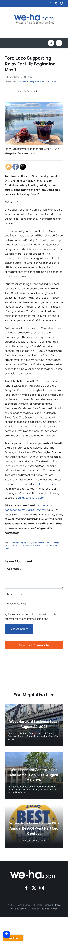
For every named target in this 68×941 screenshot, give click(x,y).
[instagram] (61, 3)
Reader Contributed (47, 81)
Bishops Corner (28, 733)
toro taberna (47, 545)
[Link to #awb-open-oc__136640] (59, 43)
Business (21, 81)
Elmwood (38, 736)
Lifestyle (31, 81)
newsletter (26, 542)
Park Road (49, 736)
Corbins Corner (25, 736)
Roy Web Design (48, 908)
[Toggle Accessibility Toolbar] (6, 934)
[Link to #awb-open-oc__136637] (51, 43)
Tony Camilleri (52, 542)
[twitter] (56, 3)
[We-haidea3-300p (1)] (34, 15)
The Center (20, 792)
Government (32, 789)
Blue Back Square (45, 733)
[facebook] (50, 3)
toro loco (9, 545)
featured (15, 542)
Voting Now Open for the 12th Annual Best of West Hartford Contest (34, 828)
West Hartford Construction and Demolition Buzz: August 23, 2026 (34, 774)
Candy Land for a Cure (31, 497)
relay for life (38, 542)
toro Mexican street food (27, 545)
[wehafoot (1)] (34, 871)
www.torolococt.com (45, 484)
